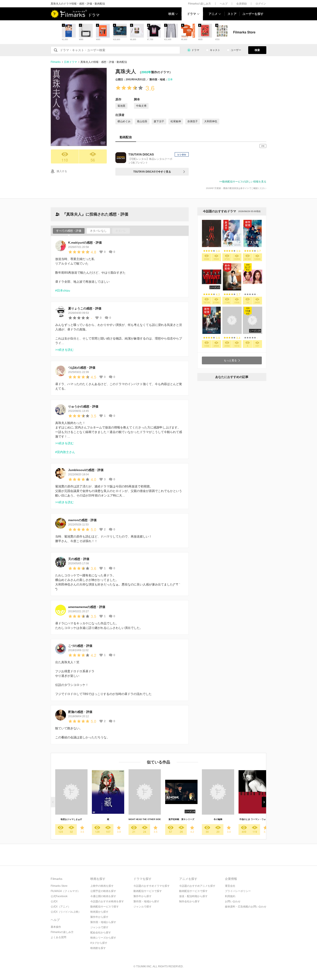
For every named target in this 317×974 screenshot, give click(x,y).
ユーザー (236, 50)
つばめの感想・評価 (81, 367)
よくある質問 (58, 937)
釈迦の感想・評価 (80, 712)
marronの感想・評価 (82, 520)
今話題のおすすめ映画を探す (107, 901)
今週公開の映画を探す (103, 896)
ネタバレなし (98, 230)
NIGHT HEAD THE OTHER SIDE (145, 819)
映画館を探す (98, 948)
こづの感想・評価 (80, 645)
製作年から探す (99, 916)
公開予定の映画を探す (103, 891)
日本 (170, 79)
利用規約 (230, 896)
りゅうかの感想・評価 (83, 406)
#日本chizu (62, 290)
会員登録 (241, 3)
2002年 (146, 72)
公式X (54, 901)
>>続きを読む (64, 349)
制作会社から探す (189, 901)
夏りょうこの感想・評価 (84, 308)
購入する (62, 171)
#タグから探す (98, 942)
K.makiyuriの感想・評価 (85, 242)
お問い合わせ (232, 901)
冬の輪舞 (218, 819)
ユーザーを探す (253, 14)
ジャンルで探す (99, 927)
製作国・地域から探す (103, 922)
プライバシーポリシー (238, 891)
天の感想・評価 (78, 559)
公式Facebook (59, 896)
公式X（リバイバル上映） (66, 911)
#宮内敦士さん (65, 452)
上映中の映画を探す (102, 885)
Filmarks (56, 61)
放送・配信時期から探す (193, 896)
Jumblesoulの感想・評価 (86, 470)
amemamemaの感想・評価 (86, 607)
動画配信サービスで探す (104, 906)
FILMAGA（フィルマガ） (65, 891)
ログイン (261, 3)
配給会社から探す (100, 932)
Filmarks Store (59, 885)
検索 (257, 50)
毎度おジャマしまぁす (71, 819)
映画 (171, 14)
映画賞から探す (99, 911)
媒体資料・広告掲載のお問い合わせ (245, 906)
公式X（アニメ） (61, 906)
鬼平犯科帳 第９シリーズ (181, 819)
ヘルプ (224, 3)
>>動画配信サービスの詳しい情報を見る (242, 181)
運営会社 (230, 885)
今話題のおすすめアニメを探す (197, 885)
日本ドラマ (70, 61)
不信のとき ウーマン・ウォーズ (254, 819)
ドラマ (191, 14)
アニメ (213, 14)
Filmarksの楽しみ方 (199, 3)
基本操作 (56, 926)
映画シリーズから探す (103, 937)
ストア (232, 14)
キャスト (215, 50)
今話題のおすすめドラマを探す (151, 885)
